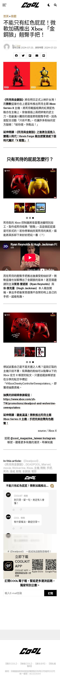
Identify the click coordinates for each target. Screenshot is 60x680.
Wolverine (19, 468)
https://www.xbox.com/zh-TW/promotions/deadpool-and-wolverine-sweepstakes (29, 403)
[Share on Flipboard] (30, 56)
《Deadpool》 (31, 461)
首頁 (6, 16)
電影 (34, 471)
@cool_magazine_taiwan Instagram (33, 438)
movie (7, 468)
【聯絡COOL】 (25, 663)
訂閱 (50, 593)
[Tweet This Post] (23, 56)
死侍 (6, 471)
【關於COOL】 (10, 663)
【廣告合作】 (39, 663)
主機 (36, 468)
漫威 (12, 471)
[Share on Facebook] (16, 56)
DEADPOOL (33, 464)
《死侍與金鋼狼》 (14, 464)
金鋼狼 (26, 471)
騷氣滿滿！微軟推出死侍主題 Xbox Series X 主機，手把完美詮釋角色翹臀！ (28, 419)
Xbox (29, 468)
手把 (49, 468)
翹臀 (18, 471)
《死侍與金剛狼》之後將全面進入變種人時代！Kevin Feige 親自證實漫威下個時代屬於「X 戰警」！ (29, 136)
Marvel (46, 464)
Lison (18, 45)
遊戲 (13, 16)
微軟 (43, 468)
